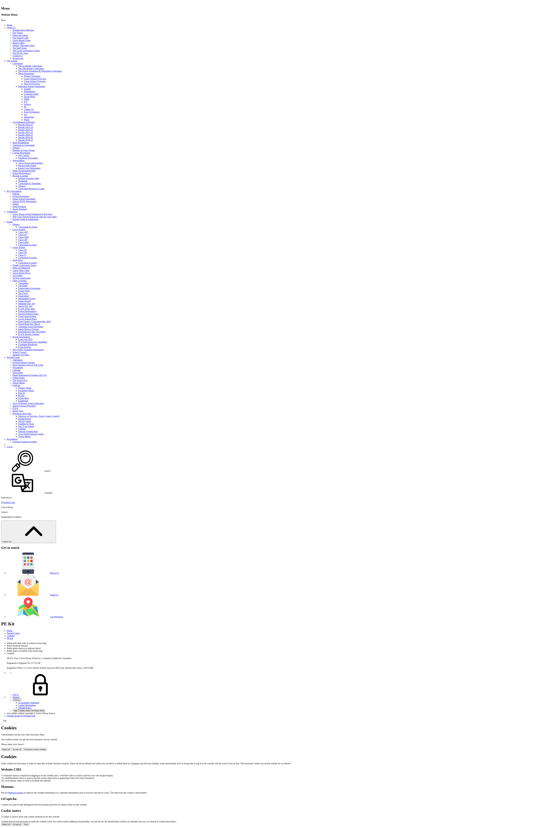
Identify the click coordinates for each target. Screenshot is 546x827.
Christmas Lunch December (30, 326)
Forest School (24, 301)
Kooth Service (24, 418)
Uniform (16, 385)
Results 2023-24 (25, 127)
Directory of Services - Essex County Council (38, 416)
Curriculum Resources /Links (31, 188)
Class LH (22, 234)
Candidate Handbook (27, 344)
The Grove (23, 293)
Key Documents (14, 191)
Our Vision (17, 33)
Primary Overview (32, 76)
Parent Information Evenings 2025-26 (29, 375)
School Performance (22, 173)
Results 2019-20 (25, 137)
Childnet (22, 429)
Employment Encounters (29, 288)
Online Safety (19, 378)
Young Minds (24, 436)
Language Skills (31, 94)
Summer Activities (21, 355)
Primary (16, 224)
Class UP (22, 250)
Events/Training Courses (24, 362)
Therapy (16, 148)
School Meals (19, 383)
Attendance (18, 360)
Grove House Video (22, 40)
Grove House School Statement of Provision (32, 214)
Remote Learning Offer (28, 178)
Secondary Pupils (26, 390)
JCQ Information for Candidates (32, 342)
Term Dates (18, 372)
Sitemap (16, 697)
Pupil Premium (19, 206)
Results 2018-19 (25, 140)
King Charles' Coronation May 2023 (34, 321)
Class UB (22, 252)
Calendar (17, 370)
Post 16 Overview (32, 84)
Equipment (23, 401)
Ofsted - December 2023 (24, 45)
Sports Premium (20, 209)
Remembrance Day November (32, 332)
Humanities (29, 117)
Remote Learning (20, 176)
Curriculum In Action (27, 227)
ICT (26, 102)
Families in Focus (26, 424)
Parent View (18, 411)
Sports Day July (25, 306)
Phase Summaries (26, 73)
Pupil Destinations (21, 142)
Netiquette (22, 181)
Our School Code (20, 38)
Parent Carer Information (29, 168)
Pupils (9, 222)
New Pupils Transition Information (28, 349)
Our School (12, 61)
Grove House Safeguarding (30, 163)
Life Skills (22, 286)
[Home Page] (8, 502)
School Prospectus (21, 196)
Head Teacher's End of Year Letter (28, 365)
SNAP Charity (24, 421)
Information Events (26, 298)
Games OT (29, 109)
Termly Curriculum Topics (24, 265)
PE (25, 107)
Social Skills (29, 96)
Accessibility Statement (28, 702)
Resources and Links (22, 413)
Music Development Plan (24, 171)
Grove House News (21, 273)
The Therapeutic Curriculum (31, 68)
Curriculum (18, 63)
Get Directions (56, 617)
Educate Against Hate (28, 431)
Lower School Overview (35, 79)
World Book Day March (29, 324)
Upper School (19, 247)
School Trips (24, 291)
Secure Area (18, 58)
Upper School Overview (35, 81)
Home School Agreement (24, 199)
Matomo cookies (15, 793)
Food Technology (32, 112)
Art (25, 114)
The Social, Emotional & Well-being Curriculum (40, 71)
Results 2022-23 (25, 130)
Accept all (17, 749)
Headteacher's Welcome (23, 30)
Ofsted (15, 204)
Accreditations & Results (24, 122)
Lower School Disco (27, 319)
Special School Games (28, 314)
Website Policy (25, 708)
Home (9, 25)
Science (27, 104)
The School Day (20, 380)
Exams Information (21, 337)
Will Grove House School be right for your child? (35, 217)
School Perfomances (27, 311)
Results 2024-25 (25, 125)
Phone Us (54, 573)
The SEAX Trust (20, 53)
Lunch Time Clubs (21, 270)
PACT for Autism (26, 426)
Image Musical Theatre (28, 329)
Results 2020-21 (25, 135)
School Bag (23, 398)
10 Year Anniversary (22, 278)
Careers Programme (21, 153)
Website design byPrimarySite (21, 716)
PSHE (27, 99)
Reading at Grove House (24, 150)
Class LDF (23, 232)
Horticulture (23, 296)
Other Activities (20, 280)
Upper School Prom (27, 316)
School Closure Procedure (24, 406)
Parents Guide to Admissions (25, 219)
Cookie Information (27, 705)
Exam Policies (24, 347)
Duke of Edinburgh (21, 268)
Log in (10, 447)
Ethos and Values (20, 35)
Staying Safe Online (27, 165)
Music (26, 119)
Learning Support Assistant (25, 441)
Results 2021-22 (25, 132)
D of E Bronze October (28, 334)
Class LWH (23, 242)
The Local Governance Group (26, 50)
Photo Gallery (19, 43)
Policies (16, 194)
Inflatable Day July (26, 303)
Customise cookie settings (35, 749)
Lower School (19, 229)
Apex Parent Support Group (31, 434)
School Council (19, 352)
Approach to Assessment (24, 145)
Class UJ (22, 255)
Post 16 (21, 393)
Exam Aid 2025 (25, 339)
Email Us (54, 595)
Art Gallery (18, 275)
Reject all (6, 749)
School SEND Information (25, 201)
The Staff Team (19, 48)
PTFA (15, 408)
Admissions (12, 211)
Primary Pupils (24, 388)
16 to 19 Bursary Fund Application (28, 403)
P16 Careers (23, 155)
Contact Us (18, 56)
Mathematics (29, 91)
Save (26, 824)
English (27, 89)
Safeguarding (18, 160)
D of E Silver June (26, 309)
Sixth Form (18, 260)
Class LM (22, 240)
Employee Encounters (28, 158)
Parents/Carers (13, 357)
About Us (11, 27)
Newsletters (18, 367)
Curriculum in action (27, 245)
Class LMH (23, 237)
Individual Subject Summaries (31, 86)
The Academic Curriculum (30, 66)
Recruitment (12, 439)
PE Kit (21, 395)
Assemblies (23, 283)
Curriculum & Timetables (29, 183)
